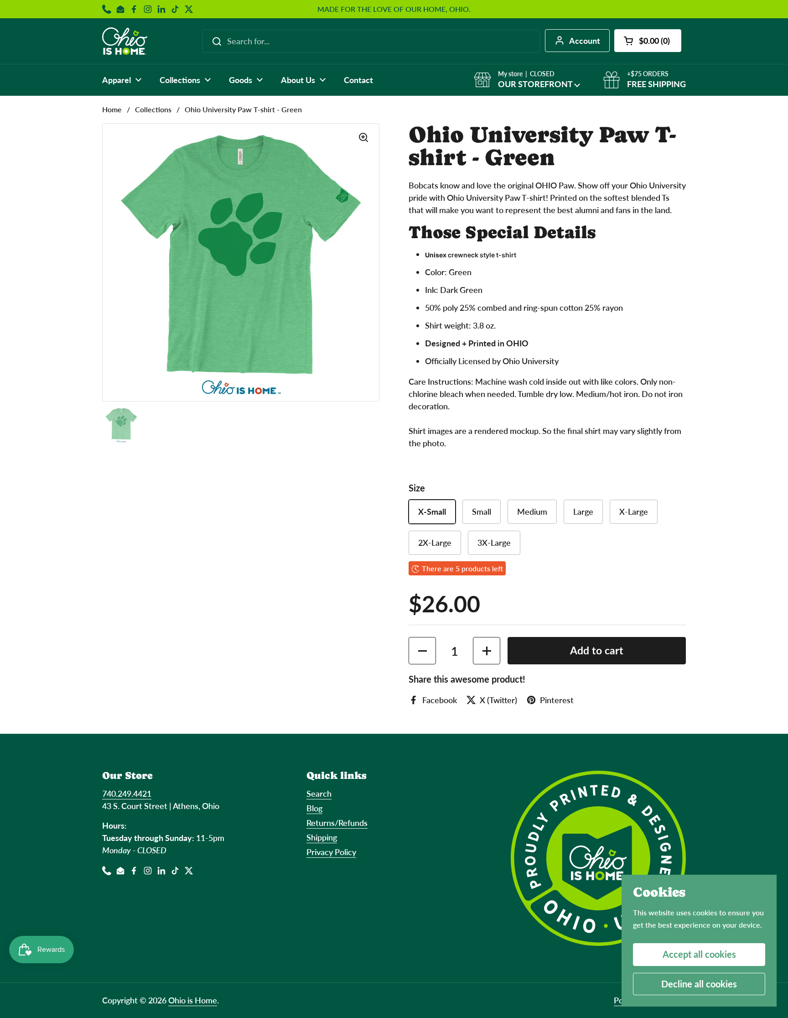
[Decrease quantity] (422, 650)
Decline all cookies (699, 983)
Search (319, 793)
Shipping (321, 837)
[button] (647, 40)
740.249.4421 (126, 793)
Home (112, 109)
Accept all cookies (699, 954)
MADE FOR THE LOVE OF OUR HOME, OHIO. (394, 9)
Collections (153, 109)
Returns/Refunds (337, 823)
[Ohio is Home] (124, 41)
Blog (314, 808)
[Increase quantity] (486, 650)
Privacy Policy (331, 852)
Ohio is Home (192, 1000)
